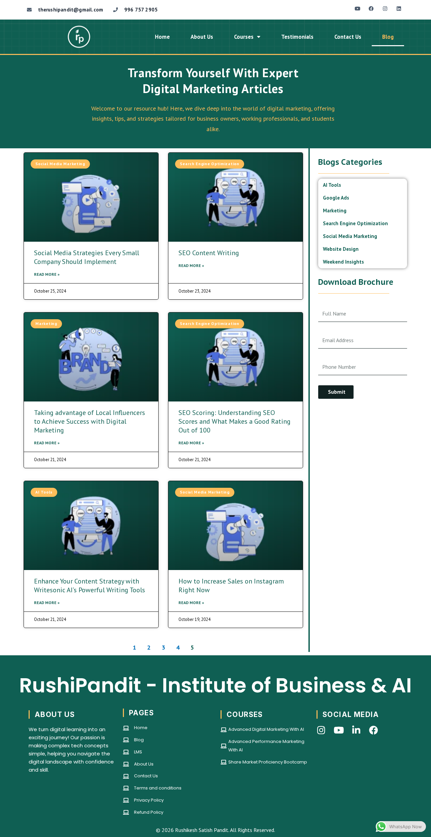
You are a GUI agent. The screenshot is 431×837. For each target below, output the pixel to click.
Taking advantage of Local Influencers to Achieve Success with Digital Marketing (89, 421)
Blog (388, 36)
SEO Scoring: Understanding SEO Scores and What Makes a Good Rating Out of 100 (234, 421)
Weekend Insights (343, 262)
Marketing (334, 210)
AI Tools (332, 185)
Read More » (47, 274)
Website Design (341, 249)
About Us (202, 36)
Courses (244, 36)
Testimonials (297, 36)
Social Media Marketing (350, 236)
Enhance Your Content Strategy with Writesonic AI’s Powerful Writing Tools (89, 585)
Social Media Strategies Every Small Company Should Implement (86, 257)
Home (162, 36)
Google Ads (336, 198)
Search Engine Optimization (355, 223)
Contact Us (347, 36)
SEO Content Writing (208, 252)
